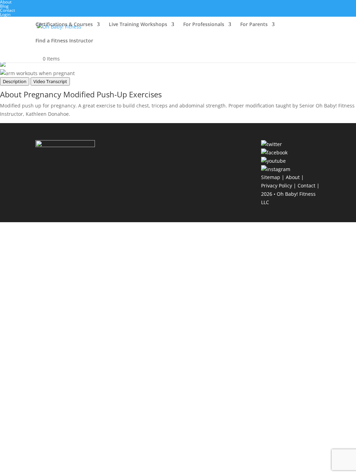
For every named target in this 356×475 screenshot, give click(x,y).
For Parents (254, 24)
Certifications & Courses (64, 24)
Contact (7, 10)
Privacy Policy (276, 185)
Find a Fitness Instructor (64, 41)
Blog (4, 6)
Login (5, 14)
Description (14, 81)
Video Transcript (50, 81)
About (293, 177)
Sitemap (270, 177)
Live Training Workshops (138, 24)
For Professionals (203, 24)
